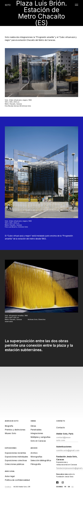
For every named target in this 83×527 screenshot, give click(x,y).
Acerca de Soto (11, 421)
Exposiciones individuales (16, 456)
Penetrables (36, 429)
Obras (33, 421)
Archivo (34, 448)
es (72, 487)
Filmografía (36, 464)
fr (65, 487)
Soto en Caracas (38, 441)
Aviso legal (10, 471)
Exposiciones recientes (15, 453)
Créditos (8, 487)
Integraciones (37, 433)
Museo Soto (10, 433)
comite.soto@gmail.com (67, 450)
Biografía (9, 426)
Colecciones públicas (14, 464)
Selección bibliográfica (41, 460)
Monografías (36, 456)
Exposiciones (10, 448)
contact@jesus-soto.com (63, 439)
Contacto (60, 421)
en (69, 487)
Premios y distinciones (15, 429)
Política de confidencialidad (17, 480)
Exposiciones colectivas (16, 460)
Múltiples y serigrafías (40, 437)
